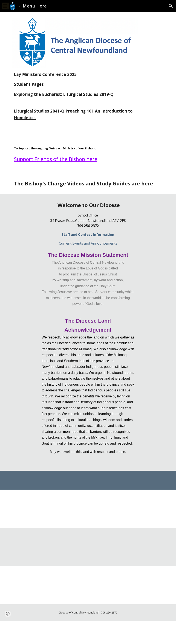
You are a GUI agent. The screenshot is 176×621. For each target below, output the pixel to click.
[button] (5, 6)
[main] (75, 100)
